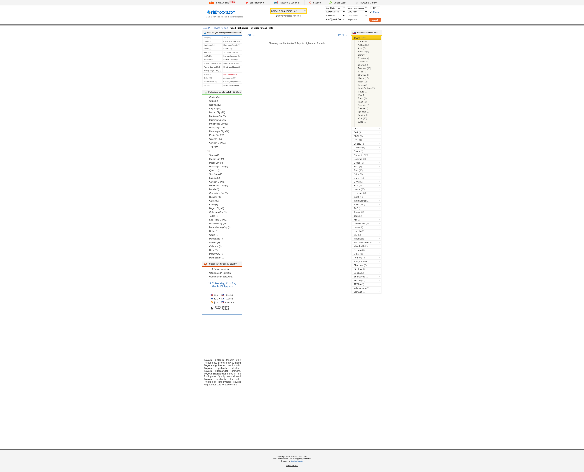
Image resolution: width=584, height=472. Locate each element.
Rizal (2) (213, 250)
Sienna (363, 108)
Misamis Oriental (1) (219, 120)
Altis (362, 48)
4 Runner (364, 41)
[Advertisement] (222, 334)
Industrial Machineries (231, 63)
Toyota (360, 38)
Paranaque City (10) (219, 131)
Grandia (363, 75)
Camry (363, 55)
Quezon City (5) (217, 181)
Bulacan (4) (215, 197)
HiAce (363, 78)
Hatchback (209, 45)
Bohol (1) (213, 231)
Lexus (358, 227)
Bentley (359, 143)
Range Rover (362, 261)
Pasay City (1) (216, 254)
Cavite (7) (214, 200)
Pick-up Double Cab (213, 63)
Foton (358, 174)
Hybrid (207, 49)
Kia (357, 219)
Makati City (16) (217, 112)
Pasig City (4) (216, 162)
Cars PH (207, 28)
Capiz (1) (213, 235)
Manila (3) (214, 189)
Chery (358, 151)
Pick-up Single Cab (212, 71)
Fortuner (364, 68)
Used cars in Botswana (220, 276)
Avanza (363, 51)
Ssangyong (361, 276)
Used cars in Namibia (220, 273)
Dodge (359, 162)
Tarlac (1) (214, 216)
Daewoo (360, 159)
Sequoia (363, 105)
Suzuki (359, 280)
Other (358, 254)
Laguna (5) (214, 178)
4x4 (226, 38)
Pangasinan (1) (216, 257)
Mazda (359, 238)
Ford (358, 170)
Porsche (359, 257)
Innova (363, 85)
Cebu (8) (213, 204)
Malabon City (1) (217, 223)
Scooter (227, 49)
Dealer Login (339, 2)
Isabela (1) (214, 242)
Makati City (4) (216, 159)
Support (317, 2)
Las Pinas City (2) (218, 219)
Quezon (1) (215, 170)
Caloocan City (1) (218, 212)
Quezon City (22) (217, 142)
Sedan (208, 78)
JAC (358, 208)
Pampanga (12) (217, 127)
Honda (359, 189)
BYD (358, 140)
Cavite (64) (214, 97)
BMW (358, 136)
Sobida (359, 273)
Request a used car (289, 2)
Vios (362, 118)
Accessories (229, 78)
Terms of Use (292, 465)
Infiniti (358, 197)
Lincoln (359, 231)
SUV (207, 74)
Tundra (363, 115)
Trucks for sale (231, 52)
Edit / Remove (256, 2)
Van (207, 85)
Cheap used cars (231, 41)
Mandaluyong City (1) (220, 227)
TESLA (359, 284)
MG (357, 235)
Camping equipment (232, 81)
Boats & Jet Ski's (230, 60)
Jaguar (359, 212)
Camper (208, 38)
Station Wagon (210, 81)
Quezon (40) (215, 139)
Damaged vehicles (231, 56)
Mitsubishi (361, 246)
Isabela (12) (215, 104)
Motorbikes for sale (231, 45)
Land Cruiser (366, 88)
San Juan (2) (215, 174)
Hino (358, 185)
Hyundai (360, 193)
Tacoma (363, 111)
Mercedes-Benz (364, 242)
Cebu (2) (213, 101)
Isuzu (359, 204)
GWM (358, 181)
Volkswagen (361, 288)
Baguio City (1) (216, 208)
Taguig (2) (214, 155)
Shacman (360, 265)
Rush (362, 101)
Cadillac (359, 147)
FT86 (362, 71)
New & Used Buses (231, 67)
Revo (362, 98)
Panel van (209, 60)
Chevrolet (361, 155)
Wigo (362, 121)
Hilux (363, 81)
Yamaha (359, 292)
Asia (358, 128)
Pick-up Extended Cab (212, 67)
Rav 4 (362, 95)
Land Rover (361, 223)
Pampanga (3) (216, 238)
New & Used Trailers (231, 85)
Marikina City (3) (217, 116)
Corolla (363, 61)
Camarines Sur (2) (218, 193)
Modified (208, 56)
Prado (362, 91)
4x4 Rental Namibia (219, 269)
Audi (358, 132)
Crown (363, 65)
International (361, 200)
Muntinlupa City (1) (218, 123)
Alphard (363, 45)
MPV (207, 52)
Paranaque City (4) (218, 166)
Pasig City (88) (216, 135)
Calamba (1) (215, 246)
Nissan (359, 250)
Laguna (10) (215, 108)
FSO (358, 166)
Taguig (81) (214, 146)
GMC (359, 178)
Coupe (207, 41)
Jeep (358, 216)
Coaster (363, 58)
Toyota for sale (221, 28)
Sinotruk (359, 269)
